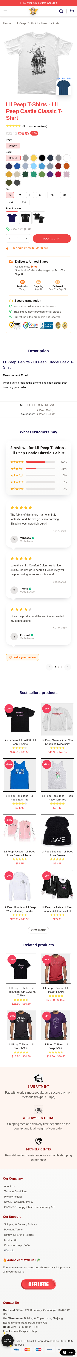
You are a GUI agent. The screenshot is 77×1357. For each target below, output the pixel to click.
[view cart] (72, 11)
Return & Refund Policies (19, 1234)
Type (9, 139)
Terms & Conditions (15, 1191)
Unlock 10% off (7, 1340)
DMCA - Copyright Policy (18, 1201)
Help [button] (70, 1352)
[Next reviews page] (67, 667)
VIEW (19, 732)
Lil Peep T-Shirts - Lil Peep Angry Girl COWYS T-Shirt (21, 991)
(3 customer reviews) (34, 126)
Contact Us (10, 1239)
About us (9, 1186)
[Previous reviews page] (49, 667)
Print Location (14, 208)
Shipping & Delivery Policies (20, 1224)
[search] (61, 11)
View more (38, 930)
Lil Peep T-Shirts (48, 23)
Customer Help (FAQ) (17, 1245)
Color (9, 151)
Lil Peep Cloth (24, 23)
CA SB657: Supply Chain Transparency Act (29, 1207)
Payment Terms (13, 1229)
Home (7, 23)
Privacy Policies (13, 1196)
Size (8, 189)
